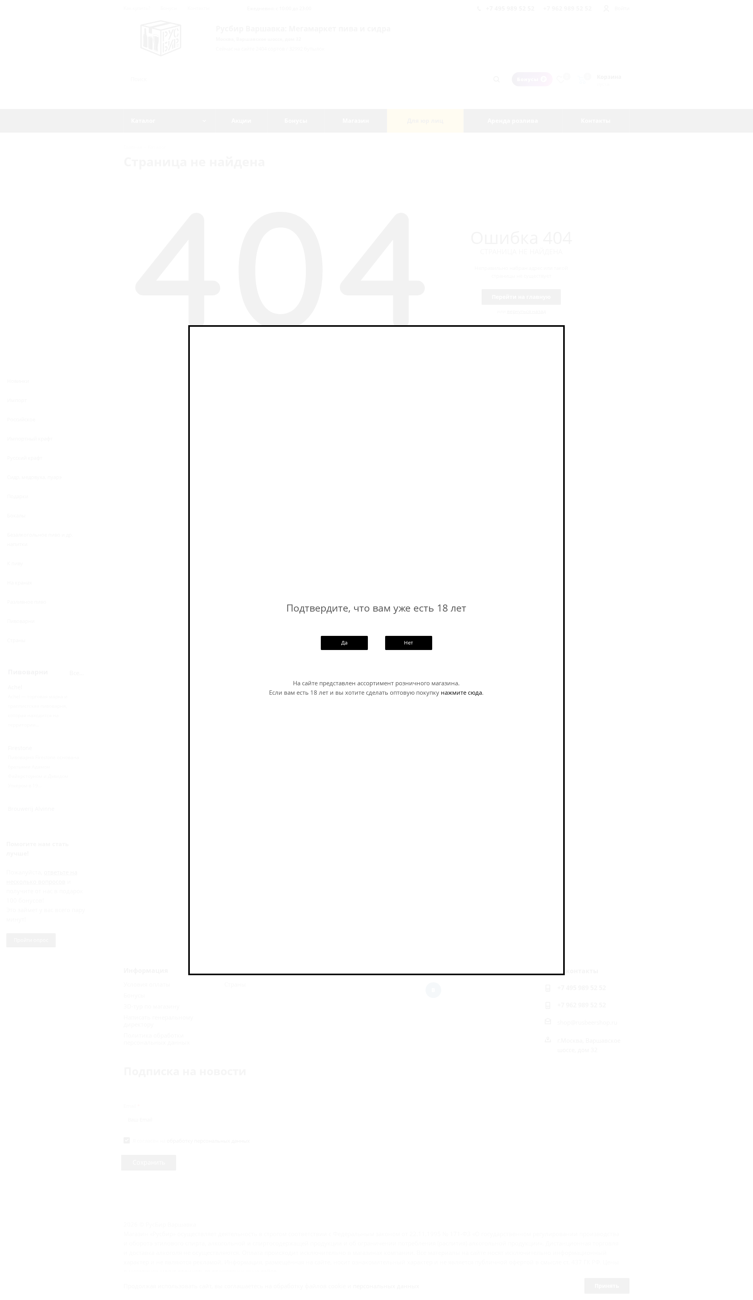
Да (344, 642)
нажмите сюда (461, 692)
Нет (408, 642)
